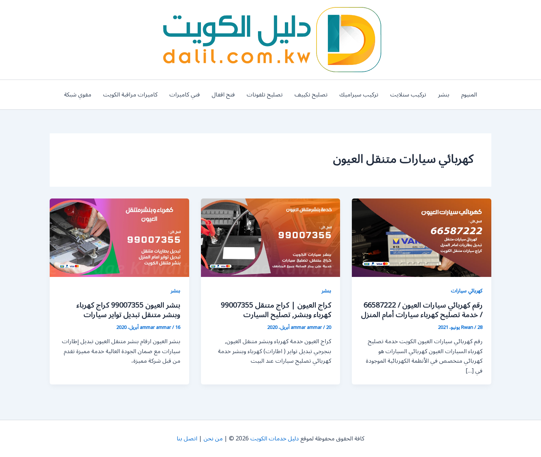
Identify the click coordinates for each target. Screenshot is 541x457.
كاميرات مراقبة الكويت (130, 94)
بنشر (443, 94)
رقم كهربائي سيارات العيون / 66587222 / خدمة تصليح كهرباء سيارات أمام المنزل (421, 310)
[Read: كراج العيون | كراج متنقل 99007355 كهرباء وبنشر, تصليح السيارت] (270, 237)
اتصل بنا (187, 438)
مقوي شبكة (77, 94)
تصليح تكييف (311, 94)
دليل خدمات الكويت (274, 438)
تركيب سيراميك (358, 94)
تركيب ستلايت (408, 94)
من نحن (213, 438)
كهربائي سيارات (466, 290)
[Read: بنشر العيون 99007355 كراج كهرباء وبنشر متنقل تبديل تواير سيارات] (119, 237)
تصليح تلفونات (265, 94)
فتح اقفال (223, 94)
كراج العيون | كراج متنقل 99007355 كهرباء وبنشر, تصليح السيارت (276, 310)
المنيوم (469, 94)
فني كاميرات (184, 94)
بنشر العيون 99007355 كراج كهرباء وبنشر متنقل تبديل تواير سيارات (128, 310)
